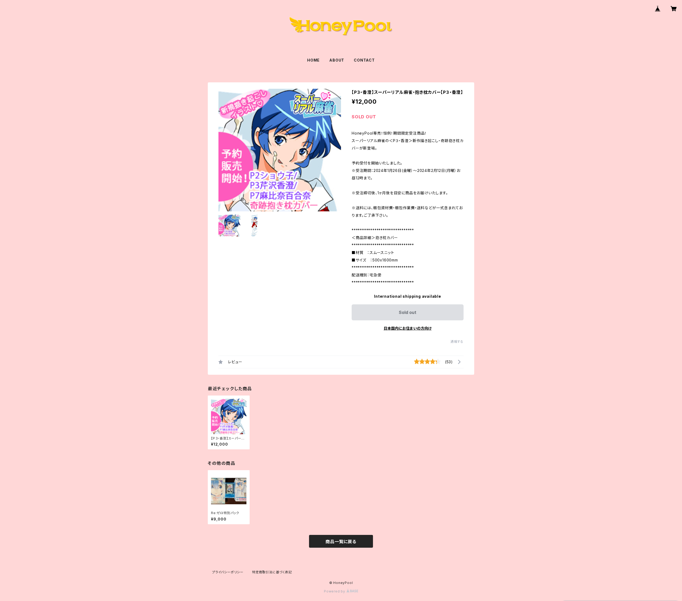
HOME (313, 60)
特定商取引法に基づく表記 (272, 572)
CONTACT (364, 60)
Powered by (335, 591)
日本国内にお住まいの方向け (408, 328)
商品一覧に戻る (341, 541)
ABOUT (336, 60)
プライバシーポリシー (227, 572)
